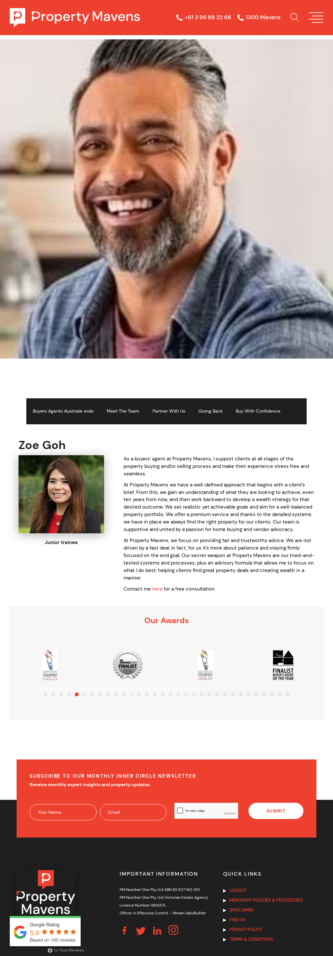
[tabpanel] (50, 665)
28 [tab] (256, 694)
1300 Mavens (263, 17)
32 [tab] (287, 694)
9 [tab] (108, 694)
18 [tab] (178, 694)
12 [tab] (131, 694)
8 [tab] (100, 694)
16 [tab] (163, 694)
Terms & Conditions (251, 939)
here (157, 589)
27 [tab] (248, 694)
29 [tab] (264, 694)
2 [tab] (53, 694)
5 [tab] (77, 694)
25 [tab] (233, 694)
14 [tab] (147, 694)
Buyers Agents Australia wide (63, 411)
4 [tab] (69, 694)
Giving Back (210, 411)
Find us (237, 919)
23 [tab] (217, 694)
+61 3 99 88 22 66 (208, 17)
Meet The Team (123, 411)
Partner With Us (169, 411)
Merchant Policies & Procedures (266, 900)
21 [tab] (202, 694)
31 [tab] (280, 694)
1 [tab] (45, 694)
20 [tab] (194, 694)
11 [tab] (124, 694)
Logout (238, 890)
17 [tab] (170, 694)
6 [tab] (85, 694)
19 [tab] (186, 694)
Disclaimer (242, 910)
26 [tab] (241, 694)
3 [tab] (61, 694)
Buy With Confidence (258, 411)
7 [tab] (92, 694)
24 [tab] (225, 694)
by (68, 950)
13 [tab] (139, 694)
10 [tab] (116, 694)
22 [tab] (209, 694)
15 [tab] (155, 694)
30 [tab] (272, 694)
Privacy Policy (246, 929)
